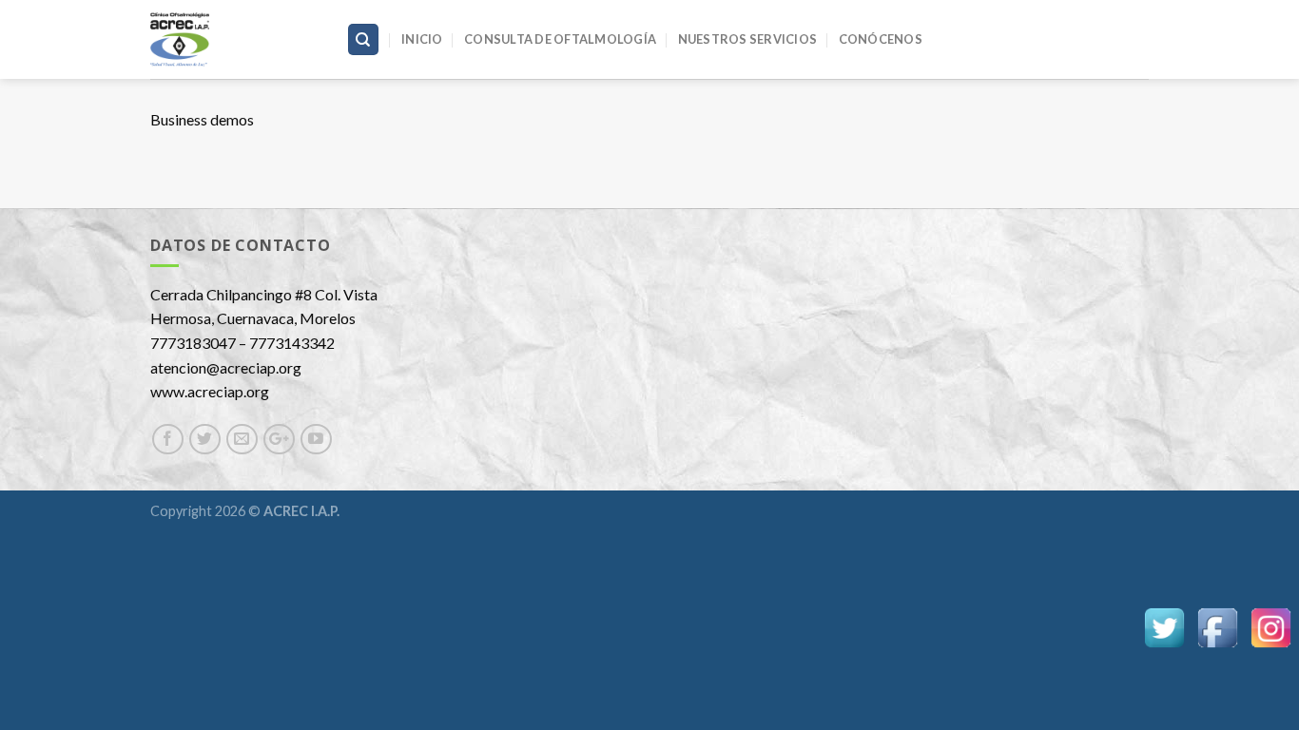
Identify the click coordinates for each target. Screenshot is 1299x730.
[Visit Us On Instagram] (1270, 626)
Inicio (422, 39)
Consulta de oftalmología (560, 39)
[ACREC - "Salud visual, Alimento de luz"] (234, 39)
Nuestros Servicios (748, 39)
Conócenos (880, 39)
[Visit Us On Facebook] (1217, 626)
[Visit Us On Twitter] (1164, 626)
